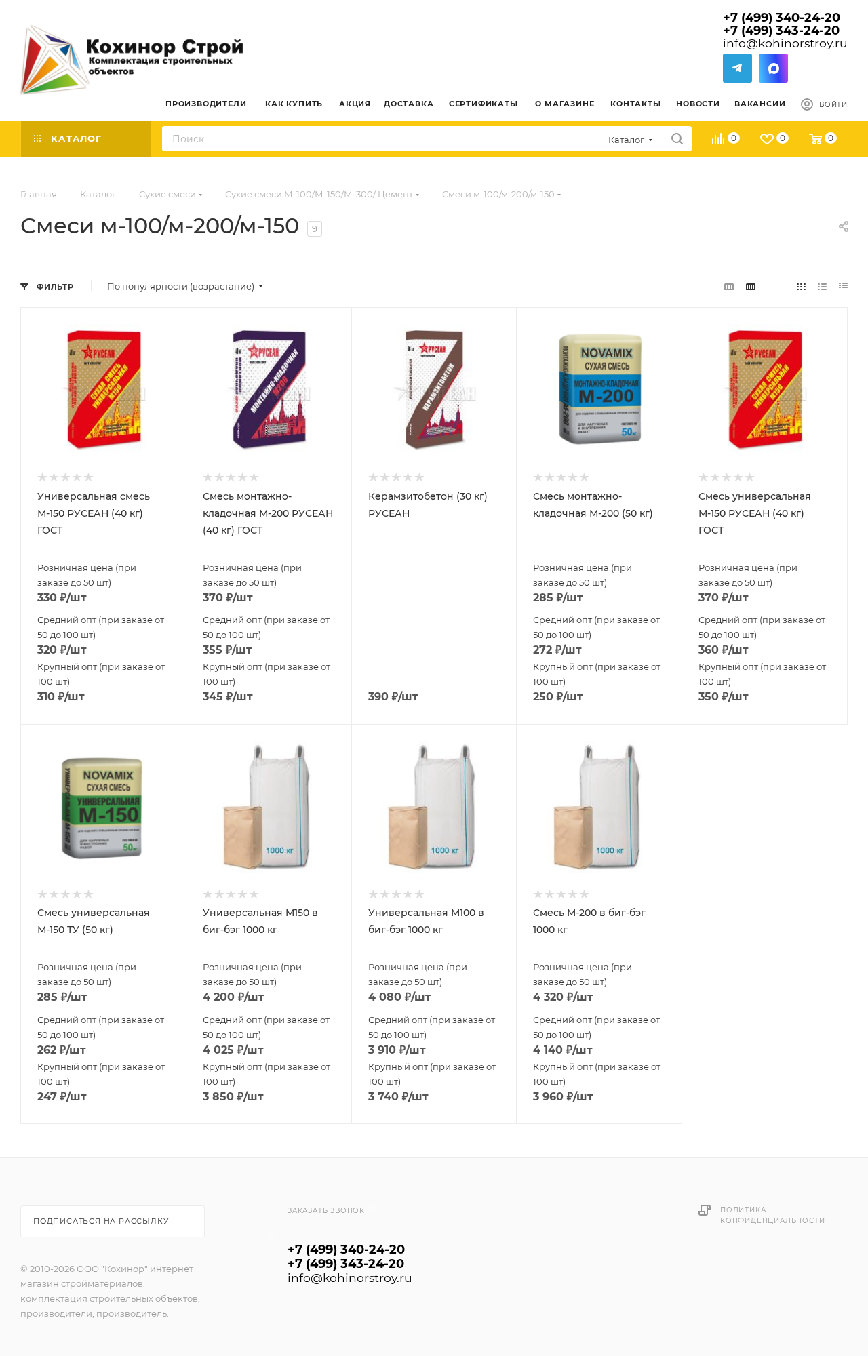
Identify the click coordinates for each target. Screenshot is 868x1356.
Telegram (737, 68)
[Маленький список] (728, 286)
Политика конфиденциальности (772, 1215)
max (773, 68)
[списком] (822, 286)
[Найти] (677, 138)
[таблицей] (843, 286)
